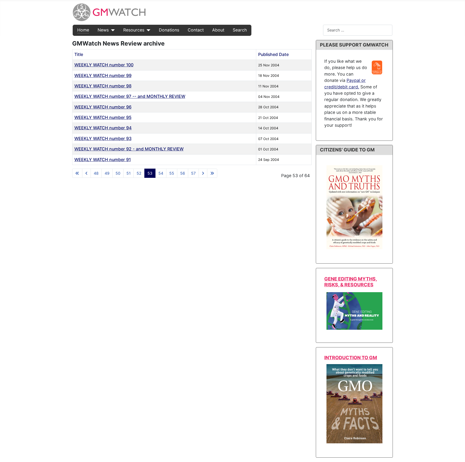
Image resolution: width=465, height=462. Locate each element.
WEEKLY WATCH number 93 (103, 138)
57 (193, 173)
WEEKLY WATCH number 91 (102, 159)
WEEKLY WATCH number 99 (103, 75)
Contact (196, 29)
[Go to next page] (203, 173)
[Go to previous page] (86, 173)
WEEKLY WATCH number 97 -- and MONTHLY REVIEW (129, 96)
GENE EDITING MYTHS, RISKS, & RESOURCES (350, 281)
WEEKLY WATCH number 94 (103, 127)
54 (160, 173)
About (218, 29)
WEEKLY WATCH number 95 (103, 117)
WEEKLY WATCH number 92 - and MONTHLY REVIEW (129, 148)
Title (78, 54)
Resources (133, 29)
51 (128, 173)
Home (83, 29)
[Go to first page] (77, 173)
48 (96, 173)
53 (149, 173)
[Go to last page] (212, 173)
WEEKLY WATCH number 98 (103, 85)
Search (240, 29)
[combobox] (357, 30)
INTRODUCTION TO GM (350, 357)
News (103, 29)
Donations (169, 29)
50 (118, 173)
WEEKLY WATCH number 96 (103, 107)
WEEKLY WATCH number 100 (103, 64)
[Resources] (147, 30)
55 (171, 173)
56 (182, 173)
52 (139, 173)
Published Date (273, 54)
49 (107, 173)
